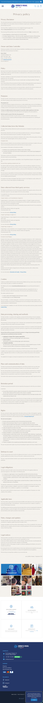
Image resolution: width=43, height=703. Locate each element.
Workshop (22, 13)
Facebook (7, 680)
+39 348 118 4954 (9, 656)
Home (21, 7)
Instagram (7, 683)
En (23, 17)
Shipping (5, 666)
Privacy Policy (13, 212)
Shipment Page (12, 611)
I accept (34, 699)
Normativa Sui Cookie (14, 272)
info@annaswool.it (9, 659)
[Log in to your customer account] (38, 6)
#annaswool (11, 573)
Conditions (37, 1)
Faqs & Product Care (7, 669)
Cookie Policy (4, 307)
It (19, 17)
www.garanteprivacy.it (29, 416)
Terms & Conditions (7, 667)
